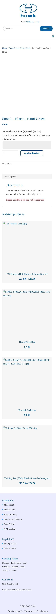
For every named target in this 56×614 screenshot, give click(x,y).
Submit (46, 28)
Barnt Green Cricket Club (19, 48)
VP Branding (9, 529)
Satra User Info (10, 514)
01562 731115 (32, 21)
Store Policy (9, 524)
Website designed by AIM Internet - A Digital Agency (28, 611)
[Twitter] (33, 601)
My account (9, 505)
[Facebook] (25, 601)
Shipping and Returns (13, 519)
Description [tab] (10, 176)
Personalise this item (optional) (21, 131)
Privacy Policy (10, 543)
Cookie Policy (10, 548)
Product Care (9, 510)
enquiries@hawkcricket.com (20, 590)
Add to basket (31, 153)
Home (4, 48)
